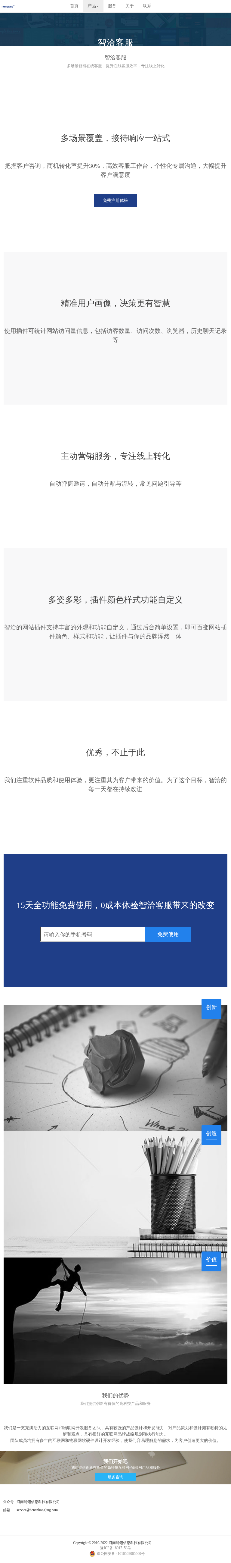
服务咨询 (115, 1477)
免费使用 (168, 934)
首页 (74, 6)
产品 (92, 6)
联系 (147, 6)
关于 (129, 6)
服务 (112, 6)
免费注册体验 (115, 200)
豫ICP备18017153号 (115, 1548)
